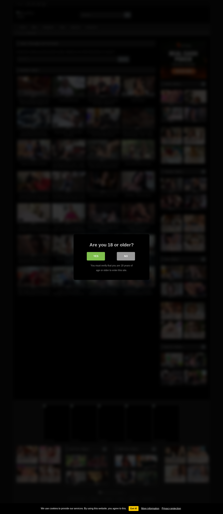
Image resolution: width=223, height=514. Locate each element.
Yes (95, 256)
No (126, 256)
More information (150, 508)
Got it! (133, 508)
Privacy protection (171, 508)
